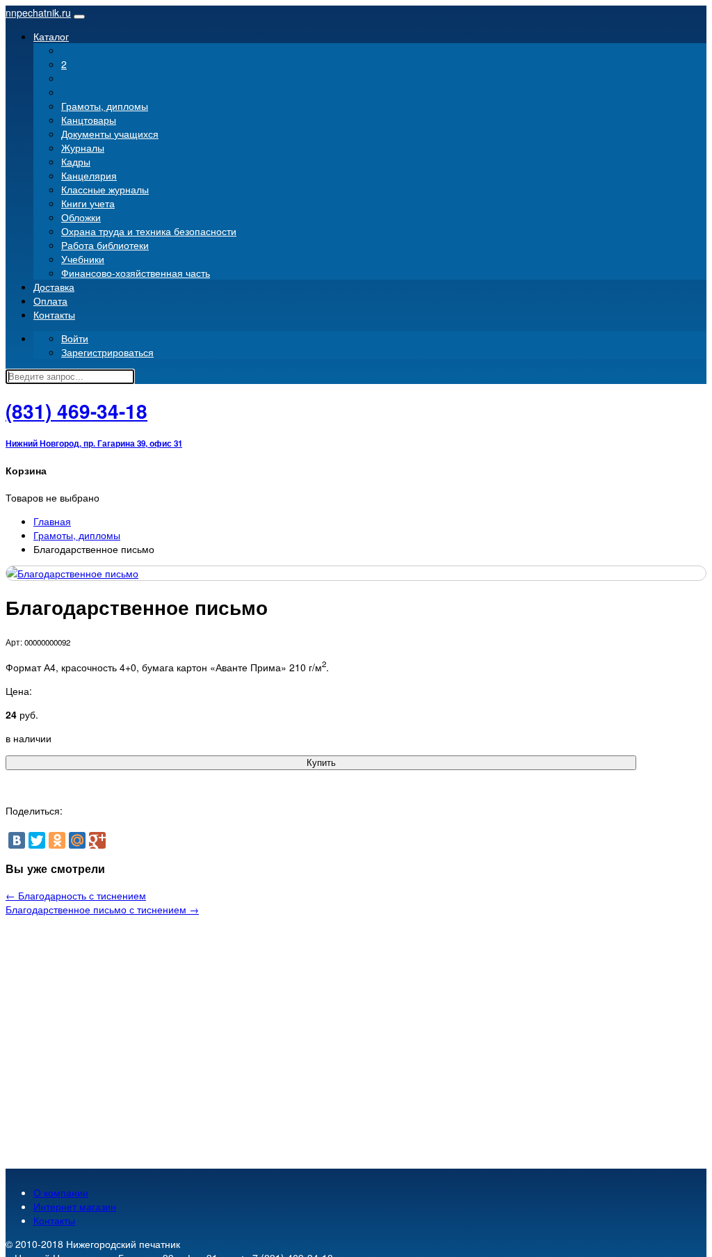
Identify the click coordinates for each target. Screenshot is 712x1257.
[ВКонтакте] (16, 840)
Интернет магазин (74, 1206)
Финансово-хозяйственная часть (135, 273)
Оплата (50, 300)
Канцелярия (89, 175)
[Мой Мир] (77, 840)
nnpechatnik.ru (38, 12)
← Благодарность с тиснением (76, 895)
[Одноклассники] (57, 840)
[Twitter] (37, 840)
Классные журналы (105, 189)
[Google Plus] (97, 840)
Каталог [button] (51, 36)
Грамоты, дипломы (104, 106)
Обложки (81, 217)
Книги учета (88, 203)
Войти (74, 338)
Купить (321, 763)
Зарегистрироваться (107, 352)
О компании (60, 1192)
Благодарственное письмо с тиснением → (102, 909)
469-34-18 (76, 411)
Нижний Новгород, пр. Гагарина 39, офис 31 (94, 443)
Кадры (75, 161)
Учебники (82, 259)
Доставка (53, 287)
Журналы (82, 147)
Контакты (54, 314)
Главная (52, 521)
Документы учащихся (110, 134)
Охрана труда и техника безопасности (148, 231)
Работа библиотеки (105, 245)
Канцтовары (88, 120)
